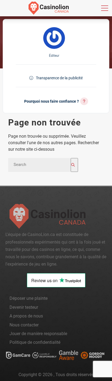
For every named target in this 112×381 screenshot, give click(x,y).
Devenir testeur (24, 307)
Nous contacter (24, 325)
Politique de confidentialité (35, 342)
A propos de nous (26, 316)
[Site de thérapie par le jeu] (92, 356)
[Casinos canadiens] (48, 8)
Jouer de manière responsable (38, 333)
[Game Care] (18, 356)
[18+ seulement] (44, 356)
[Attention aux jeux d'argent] (68, 356)
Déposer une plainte (29, 298)
